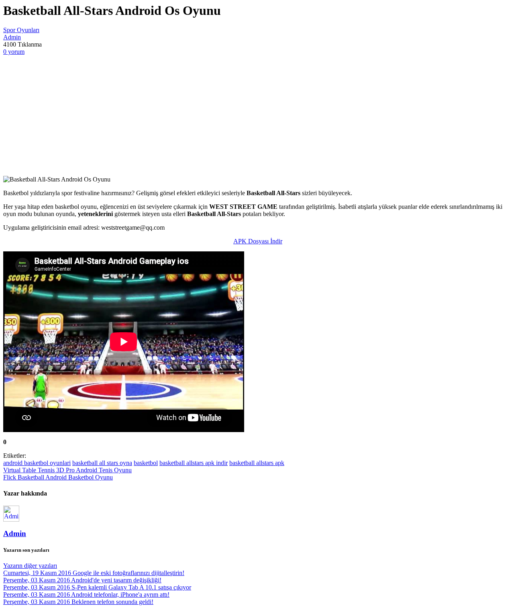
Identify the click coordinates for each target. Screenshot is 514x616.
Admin (12, 37)
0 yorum (13, 51)
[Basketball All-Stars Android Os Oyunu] (257, 115)
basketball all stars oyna (102, 462)
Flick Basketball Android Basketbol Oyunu (58, 477)
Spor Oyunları (21, 30)
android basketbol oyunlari (37, 462)
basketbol (146, 462)
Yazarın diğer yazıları (30, 565)
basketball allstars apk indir (193, 462)
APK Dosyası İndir (257, 241)
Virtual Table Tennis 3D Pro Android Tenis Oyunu (67, 470)
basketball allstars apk (256, 462)
